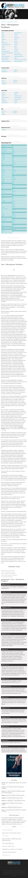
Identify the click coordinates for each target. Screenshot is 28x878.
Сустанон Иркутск (8, 843)
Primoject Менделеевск (9, 852)
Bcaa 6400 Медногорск (5, 835)
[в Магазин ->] (14, 755)
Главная (2, 21)
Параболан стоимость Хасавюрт (12, 849)
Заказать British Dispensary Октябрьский (9, 575)
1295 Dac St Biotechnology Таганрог (8, 572)
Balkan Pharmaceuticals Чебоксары (7, 570)
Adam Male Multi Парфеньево (7, 576)
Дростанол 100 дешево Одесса (11, 833)
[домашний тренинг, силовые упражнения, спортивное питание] (14, 4)
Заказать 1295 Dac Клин (8, 846)
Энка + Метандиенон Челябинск (11, 21)
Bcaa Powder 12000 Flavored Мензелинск (11, 839)
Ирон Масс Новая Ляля (6, 855)
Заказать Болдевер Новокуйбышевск (8, 573)
